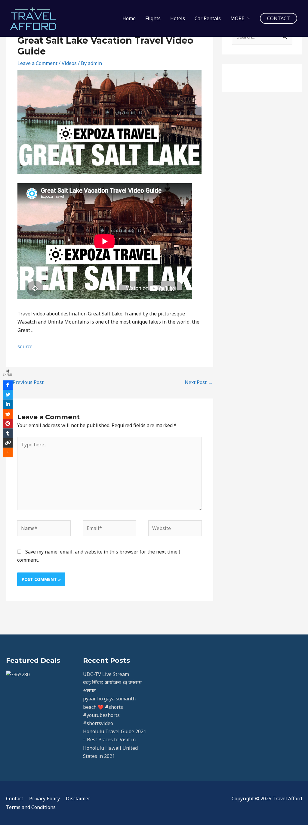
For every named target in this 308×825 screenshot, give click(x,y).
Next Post (199, 382)
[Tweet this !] (8, 394)
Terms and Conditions (31, 807)
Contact (14, 798)
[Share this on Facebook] (8, 385)
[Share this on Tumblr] (8, 433)
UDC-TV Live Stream (106, 674)
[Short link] (8, 443)
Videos (69, 63)
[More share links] (8, 452)
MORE (237, 18)
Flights (153, 18)
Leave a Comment (37, 63)
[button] (278, 18)
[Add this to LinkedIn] (8, 404)
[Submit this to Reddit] (8, 414)
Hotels (177, 18)
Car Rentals (208, 18)
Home (129, 18)
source (24, 346)
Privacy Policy (44, 798)
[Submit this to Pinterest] (8, 423)
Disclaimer (78, 798)
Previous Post (25, 382)
